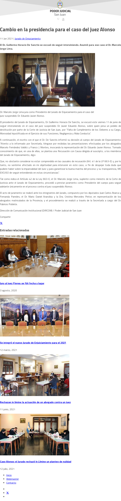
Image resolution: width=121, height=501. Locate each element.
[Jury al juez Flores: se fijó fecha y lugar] (34, 276)
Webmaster (12, 479)
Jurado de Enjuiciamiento (28, 38)
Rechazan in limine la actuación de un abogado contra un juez (35, 402)
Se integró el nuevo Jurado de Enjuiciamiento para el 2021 (33, 343)
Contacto (11, 483)
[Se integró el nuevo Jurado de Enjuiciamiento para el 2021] (34, 335)
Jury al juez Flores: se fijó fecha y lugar (22, 283)
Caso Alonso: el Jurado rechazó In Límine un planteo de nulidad (35, 461)
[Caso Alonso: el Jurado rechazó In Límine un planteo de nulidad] (34, 454)
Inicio (9, 475)
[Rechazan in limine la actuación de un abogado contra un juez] (34, 395)
